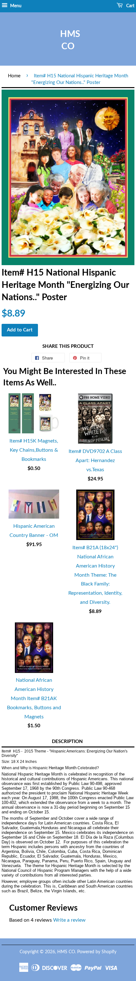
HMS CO (68, 40)
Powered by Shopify (96, 952)
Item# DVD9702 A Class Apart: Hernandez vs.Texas (95, 460)
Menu (15, 6)
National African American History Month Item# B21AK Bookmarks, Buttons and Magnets (34, 698)
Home (14, 76)
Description (67, 741)
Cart (129, 6)
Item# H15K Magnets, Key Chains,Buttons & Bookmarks (33, 450)
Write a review (69, 920)
